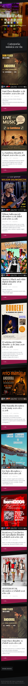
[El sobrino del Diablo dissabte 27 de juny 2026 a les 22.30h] (14, 320)
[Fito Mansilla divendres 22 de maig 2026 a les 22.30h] (14, 384)
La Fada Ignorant (14, 18)
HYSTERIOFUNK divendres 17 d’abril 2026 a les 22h (13, 591)
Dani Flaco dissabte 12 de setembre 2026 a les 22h (13, 92)
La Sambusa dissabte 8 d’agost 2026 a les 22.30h (13, 153)
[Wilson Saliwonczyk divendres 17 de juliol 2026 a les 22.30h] (14, 192)
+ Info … (5, 108)
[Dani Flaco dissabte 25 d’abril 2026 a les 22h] (14, 621)
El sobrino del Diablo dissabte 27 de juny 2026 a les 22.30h (13, 344)
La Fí (12, 96)
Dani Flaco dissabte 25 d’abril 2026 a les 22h (12, 641)
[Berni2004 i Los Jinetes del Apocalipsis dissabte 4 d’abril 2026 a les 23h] (14, 510)
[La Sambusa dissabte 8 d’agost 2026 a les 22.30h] (14, 131)
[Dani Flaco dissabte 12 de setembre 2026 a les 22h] (14, 69)
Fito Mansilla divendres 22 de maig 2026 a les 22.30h (13, 408)
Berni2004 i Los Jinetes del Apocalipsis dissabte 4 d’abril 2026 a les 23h (13, 534)
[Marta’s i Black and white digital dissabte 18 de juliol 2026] (14, 257)
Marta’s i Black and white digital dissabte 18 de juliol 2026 (14, 281)
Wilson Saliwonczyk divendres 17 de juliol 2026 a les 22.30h (12, 216)
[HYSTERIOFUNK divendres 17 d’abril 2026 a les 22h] (14, 569)
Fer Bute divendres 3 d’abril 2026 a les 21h (11, 472)
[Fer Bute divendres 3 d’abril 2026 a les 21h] (14, 449)
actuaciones (16, 96)
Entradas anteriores (7, 668)
